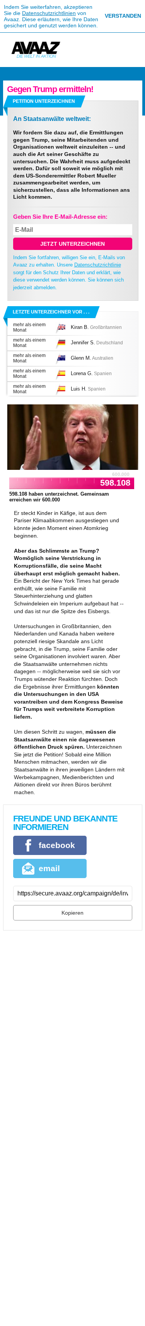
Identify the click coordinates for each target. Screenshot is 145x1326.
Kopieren (72, 913)
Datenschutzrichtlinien (49, 13)
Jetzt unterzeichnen (72, 244)
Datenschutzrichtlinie (97, 265)
